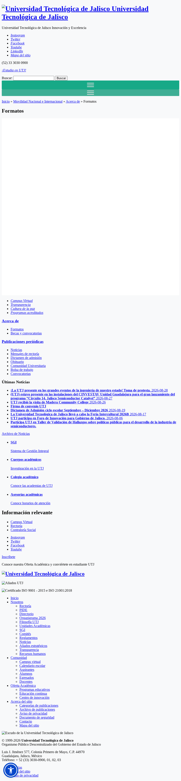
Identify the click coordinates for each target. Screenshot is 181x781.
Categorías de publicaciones (38, 705)
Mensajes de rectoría (25, 354)
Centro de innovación (34, 697)
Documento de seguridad (36, 717)
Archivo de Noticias (16, 434)
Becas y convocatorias (26, 333)
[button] (10, 770)
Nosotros (17, 602)
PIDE (23, 610)
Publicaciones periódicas (22, 341)
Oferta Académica (23, 685)
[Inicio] (43, 574)
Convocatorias (21, 374)
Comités (25, 634)
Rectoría (25, 606)
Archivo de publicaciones (37, 709)
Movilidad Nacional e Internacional (37, 101)
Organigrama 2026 (32, 618)
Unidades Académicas (34, 626)
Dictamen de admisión (26, 358)
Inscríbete (8, 557)
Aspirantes (26, 670)
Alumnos (25, 673)
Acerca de (73, 101)
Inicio (6, 101)
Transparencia (29, 650)
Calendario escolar (32, 666)
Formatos (17, 329)
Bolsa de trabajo (22, 370)
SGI (22, 630)
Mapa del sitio (29, 725)
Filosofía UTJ (29, 622)
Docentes (25, 681)
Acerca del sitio (21, 701)
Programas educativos (34, 689)
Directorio (26, 614)
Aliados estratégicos (33, 646)
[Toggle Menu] (90, 85)
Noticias (16, 350)
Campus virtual (30, 662)
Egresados (26, 677)
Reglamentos (28, 638)
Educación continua (33, 693)
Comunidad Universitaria (28, 366)
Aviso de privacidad (33, 713)
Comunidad (19, 658)
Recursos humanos (32, 654)
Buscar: (7, 78)
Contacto (25, 721)
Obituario (17, 362)
